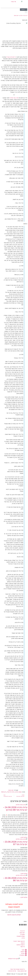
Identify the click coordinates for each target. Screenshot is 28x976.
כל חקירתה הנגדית (11, 57)
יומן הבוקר (16, 15)
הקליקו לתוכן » (23, 837)
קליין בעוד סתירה (14, 98)
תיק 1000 (3, 792)
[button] (26, 12)
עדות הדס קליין (10, 792)
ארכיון (21, 15)
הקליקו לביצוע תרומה (14, 915)
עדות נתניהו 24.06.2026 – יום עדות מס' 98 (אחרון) (15, 808)
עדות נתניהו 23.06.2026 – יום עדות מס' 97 (15, 843)
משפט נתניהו (18, 792)
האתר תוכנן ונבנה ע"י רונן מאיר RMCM (17, 974)
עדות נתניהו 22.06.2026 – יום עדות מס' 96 (15, 879)
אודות (25, 964)
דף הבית (25, 15)
